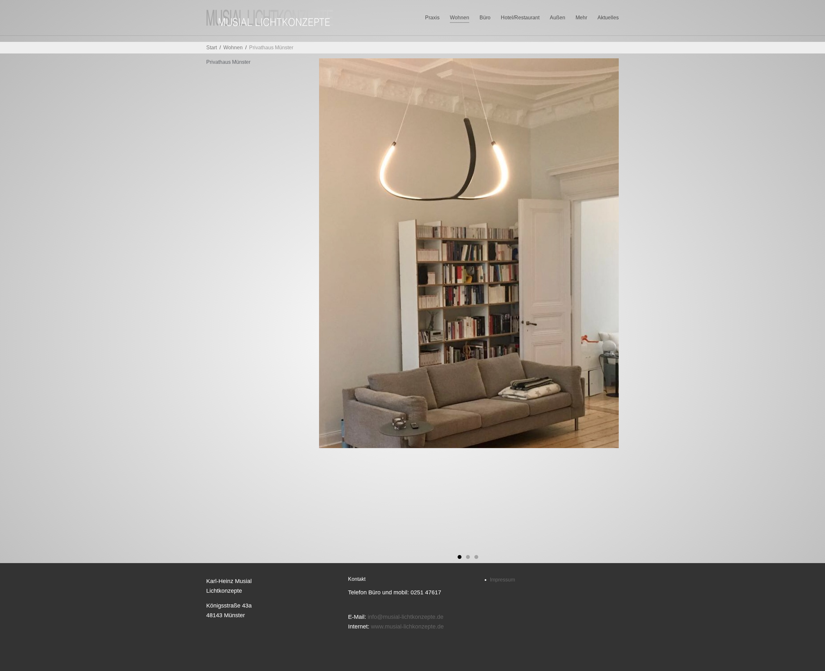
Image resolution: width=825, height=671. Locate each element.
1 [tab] (460, 558)
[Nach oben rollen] (811, 657)
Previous (356, 302)
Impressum (502, 579)
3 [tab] (477, 558)
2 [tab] (469, 558)
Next (581, 302)
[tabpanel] (469, 253)
